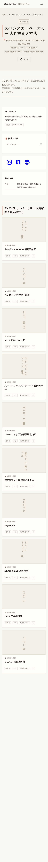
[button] (24, 144)
